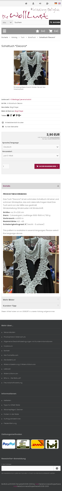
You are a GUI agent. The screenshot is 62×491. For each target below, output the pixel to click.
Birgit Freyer (19, 111)
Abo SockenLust (10, 360)
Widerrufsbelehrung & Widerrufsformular (20, 364)
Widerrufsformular (11, 373)
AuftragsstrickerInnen (12, 419)
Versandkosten (55, 137)
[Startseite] (26, 3)
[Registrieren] (47, 3)
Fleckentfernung (10, 423)
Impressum (8, 346)
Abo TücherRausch (11, 355)
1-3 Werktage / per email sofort (20, 99)
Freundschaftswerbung (13, 383)
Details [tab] (6, 186)
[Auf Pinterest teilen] (16, 116)
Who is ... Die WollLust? (12, 378)
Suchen (55, 22)
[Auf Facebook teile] (11, 116)
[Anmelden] (40, 3)
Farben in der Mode (11, 414)
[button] (7, 22)
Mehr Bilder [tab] (8, 299)
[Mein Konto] (33, 3)
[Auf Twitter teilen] (13, 116)
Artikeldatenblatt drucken (14, 122)
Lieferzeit (7, 369)
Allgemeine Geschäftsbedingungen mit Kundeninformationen (28, 341)
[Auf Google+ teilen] (19, 116)
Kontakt (7, 350)
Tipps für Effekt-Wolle (12, 405)
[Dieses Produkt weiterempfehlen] (8, 116)
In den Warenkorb (47, 166)
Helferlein (7, 400)
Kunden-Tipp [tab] (9, 305)
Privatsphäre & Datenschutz (15, 337)
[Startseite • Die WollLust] (31, 13)
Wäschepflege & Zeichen (13, 409)
